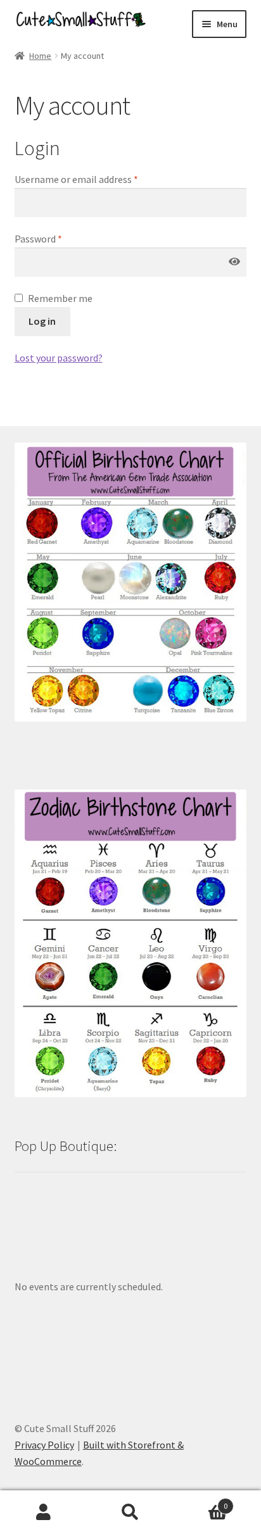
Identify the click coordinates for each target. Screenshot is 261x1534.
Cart (201, 1501)
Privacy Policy (44, 1444)
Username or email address (76, 179)
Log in (42, 321)
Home (40, 55)
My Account (43, 1512)
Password (38, 238)
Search (130, 1512)
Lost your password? (59, 357)
